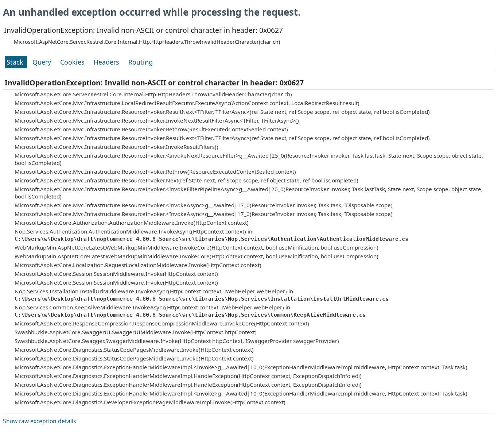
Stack (16, 62)
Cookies (73, 62)
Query (42, 62)
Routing (140, 62)
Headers (107, 62)
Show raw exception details (39, 421)
